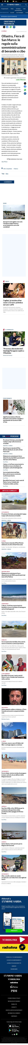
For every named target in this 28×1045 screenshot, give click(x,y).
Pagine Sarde (14, 969)
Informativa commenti (14, 1013)
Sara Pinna (4, 161)
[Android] (14, 1030)
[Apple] (14, 1026)
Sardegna (18, 8)
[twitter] (2, 1)
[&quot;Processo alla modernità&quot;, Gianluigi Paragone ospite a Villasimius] (14, 338)
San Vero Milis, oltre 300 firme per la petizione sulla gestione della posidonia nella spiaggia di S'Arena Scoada (13, 810)
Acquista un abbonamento (14, 960)
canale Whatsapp (21, 79)
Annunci (14, 966)
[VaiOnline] (14, 987)
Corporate (14, 1016)
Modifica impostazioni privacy (14, 1010)
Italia (24, 8)
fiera (7, 173)
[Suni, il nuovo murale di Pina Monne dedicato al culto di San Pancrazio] (14, 530)
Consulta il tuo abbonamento (14, 957)
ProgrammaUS (4, 8)
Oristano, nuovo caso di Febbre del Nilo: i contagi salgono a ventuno (12, 744)
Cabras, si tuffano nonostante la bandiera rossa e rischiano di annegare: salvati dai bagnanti (13, 466)
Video (12, 8)
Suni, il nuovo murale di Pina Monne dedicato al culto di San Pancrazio (13, 449)
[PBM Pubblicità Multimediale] (14, 991)
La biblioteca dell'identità (14, 963)
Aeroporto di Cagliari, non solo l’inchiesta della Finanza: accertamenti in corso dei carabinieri (12, 224)
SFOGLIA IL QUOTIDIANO (8, 16)
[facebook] (5, 1)
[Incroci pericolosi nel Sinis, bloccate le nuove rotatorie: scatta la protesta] (14, 629)
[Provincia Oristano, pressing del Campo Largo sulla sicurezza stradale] (14, 501)
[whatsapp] (7, 1)
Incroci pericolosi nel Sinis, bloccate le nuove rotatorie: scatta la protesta (12, 474)
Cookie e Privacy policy (14, 998)
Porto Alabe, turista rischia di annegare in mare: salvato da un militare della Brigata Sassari (14, 774)
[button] (4, 27)
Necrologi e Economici (14, 1001)
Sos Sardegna (19, 12)
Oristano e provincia (9, 22)
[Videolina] (14, 940)
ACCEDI (24, 1)
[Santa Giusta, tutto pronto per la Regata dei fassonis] (14, 831)
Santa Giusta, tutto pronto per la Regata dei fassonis (12, 844)
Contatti (14, 1007)
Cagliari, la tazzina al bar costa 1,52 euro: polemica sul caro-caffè (13, 302)
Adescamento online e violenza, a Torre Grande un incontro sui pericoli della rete (14, 711)
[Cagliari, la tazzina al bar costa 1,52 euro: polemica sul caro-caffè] (14, 290)
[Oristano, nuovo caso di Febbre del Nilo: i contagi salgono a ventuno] (14, 730)
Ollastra (16, 168)
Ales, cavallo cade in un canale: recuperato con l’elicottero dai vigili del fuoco (14, 877)
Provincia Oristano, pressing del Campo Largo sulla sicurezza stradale (13, 441)
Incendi (12, 12)
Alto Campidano (7, 168)
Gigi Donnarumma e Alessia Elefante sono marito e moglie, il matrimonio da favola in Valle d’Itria (13, 419)
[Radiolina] (14, 947)
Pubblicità (14, 1004)
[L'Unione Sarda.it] (14, 4)
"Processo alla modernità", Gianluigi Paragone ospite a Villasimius (13, 351)
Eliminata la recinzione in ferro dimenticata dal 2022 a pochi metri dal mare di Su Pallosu (14, 457)
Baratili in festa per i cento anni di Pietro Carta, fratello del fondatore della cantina (13, 482)
